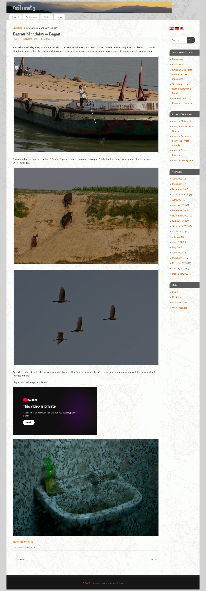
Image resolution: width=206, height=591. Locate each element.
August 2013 (178, 231)
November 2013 (180, 215)
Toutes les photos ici (23, 541)
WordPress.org (179, 307)
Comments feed (180, 302)
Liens (59, 17)
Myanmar (50, 39)
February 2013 (179, 263)
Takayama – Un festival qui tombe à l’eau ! (181, 88)
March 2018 (178, 184)
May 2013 (177, 247)
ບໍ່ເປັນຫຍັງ (24, 8)
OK (190, 40)
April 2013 (177, 252)
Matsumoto (177, 59)
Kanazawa (177, 64)
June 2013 (177, 242)
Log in (175, 292)
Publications (30, 17)
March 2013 (178, 258)
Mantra (107, 583)
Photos (46, 17)
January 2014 (179, 205)
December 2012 (180, 273)
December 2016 (180, 189)
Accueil (15, 17)
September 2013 (180, 226)
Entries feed (178, 297)
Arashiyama (187, 160)
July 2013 (177, 236)
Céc (17, 39)
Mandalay (19, 559)
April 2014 (177, 200)
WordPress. (118, 583)
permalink (30, 547)
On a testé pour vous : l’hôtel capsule (181, 141)
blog (26, 27)
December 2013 (180, 210)
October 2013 (179, 221)
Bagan (153, 559)
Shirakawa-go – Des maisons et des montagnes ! (182, 74)
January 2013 (179, 268)
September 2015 (180, 194)
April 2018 (177, 178)
